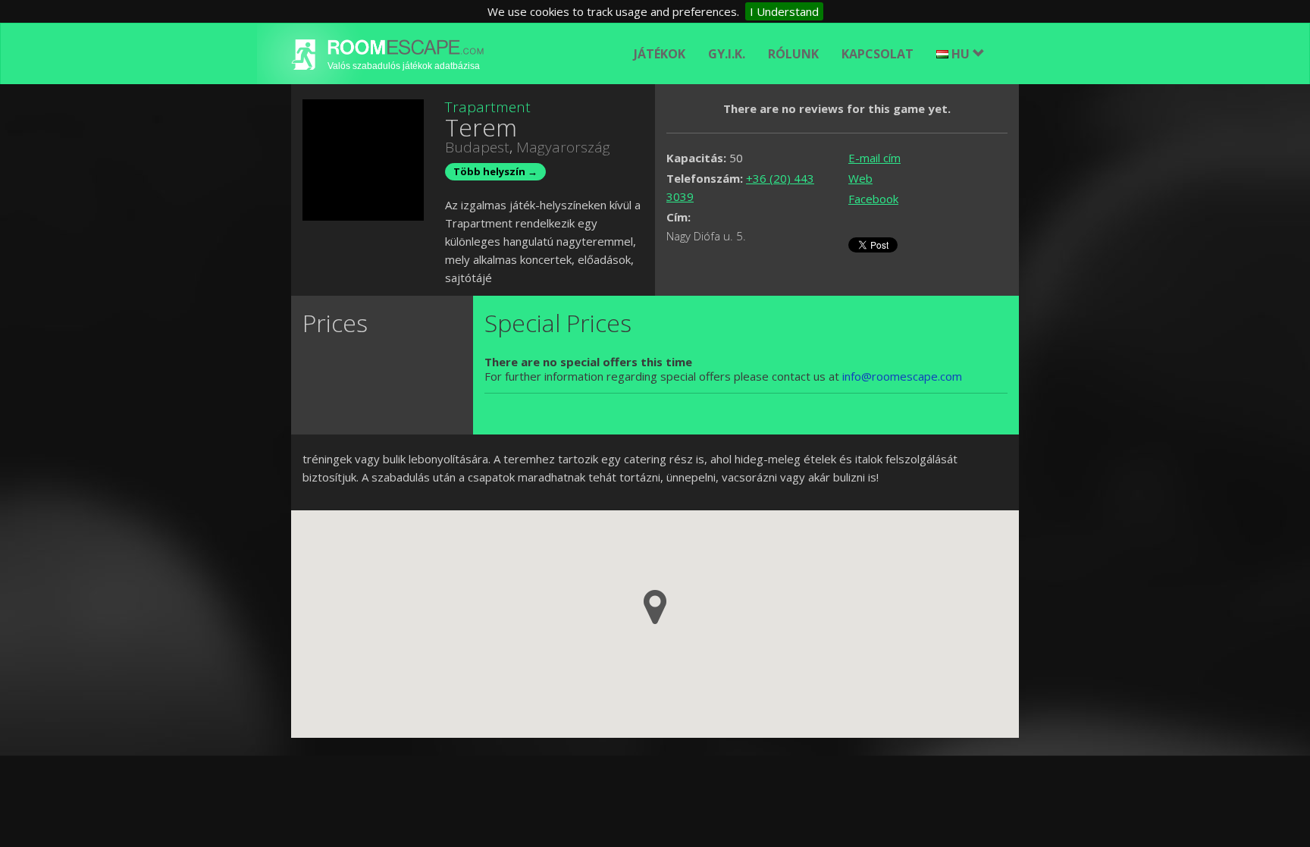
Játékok (659, 53)
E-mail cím (874, 157)
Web (860, 178)
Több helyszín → (495, 171)
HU (962, 53)
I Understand (784, 11)
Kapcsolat (877, 53)
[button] (655, 607)
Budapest (477, 147)
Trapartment (488, 107)
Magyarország (563, 147)
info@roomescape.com (902, 376)
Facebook (873, 198)
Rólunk (793, 53)
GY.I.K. (726, 53)
